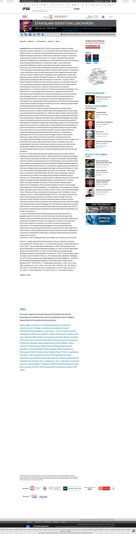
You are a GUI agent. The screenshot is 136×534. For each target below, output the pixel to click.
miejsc (63, 522)
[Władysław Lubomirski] (90, 99)
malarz (97, 116)
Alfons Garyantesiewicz (104, 190)
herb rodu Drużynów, (50, 358)
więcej (87, 150)
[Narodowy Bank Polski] (72, 488)
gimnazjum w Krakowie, (61, 325)
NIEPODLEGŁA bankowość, (62, 364)
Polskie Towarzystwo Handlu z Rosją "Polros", (49, 352)
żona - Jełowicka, (63, 361)
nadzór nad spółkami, (39, 334)
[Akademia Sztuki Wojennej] (54, 488)
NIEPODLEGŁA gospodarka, (32, 331)
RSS (111, 1)
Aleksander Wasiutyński (104, 141)
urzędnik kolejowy (100, 194)
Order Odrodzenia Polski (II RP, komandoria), (47, 355)
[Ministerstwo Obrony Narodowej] (45, 488)
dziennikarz (99, 174)
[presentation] (23, 41)
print (34, 34)
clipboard (26, 34)
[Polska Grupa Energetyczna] (39, 496)
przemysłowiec (68, 28)
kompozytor (99, 101)
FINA (39, 1)
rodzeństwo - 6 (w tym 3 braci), (57, 331)
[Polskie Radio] (104, 488)
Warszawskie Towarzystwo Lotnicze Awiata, (51, 337)
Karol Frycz (100, 132)
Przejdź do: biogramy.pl (28, 1)
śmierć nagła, (25, 325)
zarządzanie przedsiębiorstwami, (55, 328)
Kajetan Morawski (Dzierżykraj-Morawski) (104, 161)
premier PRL (99, 126)
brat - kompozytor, (47, 361)
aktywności (38, 522)
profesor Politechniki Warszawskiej (101, 146)
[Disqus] (49, 398)
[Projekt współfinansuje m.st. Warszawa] (113, 488)
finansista (80, 28)
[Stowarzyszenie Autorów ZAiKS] (90, 488)
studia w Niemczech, (57, 334)
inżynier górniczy (100, 186)
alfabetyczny (47, 522)
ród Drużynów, (35, 358)
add (42, 34)
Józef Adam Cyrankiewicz (104, 122)
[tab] (23, 41)
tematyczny (56, 522)
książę (75, 30)
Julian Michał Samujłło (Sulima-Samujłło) (103, 181)
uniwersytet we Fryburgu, (30, 328)
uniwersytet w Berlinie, (41, 325)
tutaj (91, 533)
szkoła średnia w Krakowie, (39, 364)
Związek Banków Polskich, (40, 349)
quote (38, 34)
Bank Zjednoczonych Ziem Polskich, (53, 343)
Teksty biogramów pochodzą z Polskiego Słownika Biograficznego (97, 519)
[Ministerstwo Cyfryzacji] (36, 488)
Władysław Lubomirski (103, 97)
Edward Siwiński (101, 170)
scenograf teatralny (101, 136)
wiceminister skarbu (101, 167)
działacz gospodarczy (95, 28)
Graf (95, 63)
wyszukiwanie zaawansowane (39, 11)
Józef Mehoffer (101, 112)
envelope (30, 34)
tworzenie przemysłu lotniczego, (38, 340)
